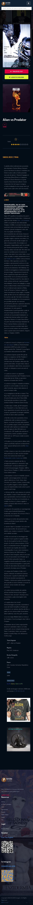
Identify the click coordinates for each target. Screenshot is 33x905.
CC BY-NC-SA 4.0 (19, 691)
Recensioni (4, 809)
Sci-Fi (8, 684)
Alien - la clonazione (23, 220)
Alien (27, 446)
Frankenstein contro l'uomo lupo (13, 458)
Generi (3, 812)
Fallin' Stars (4, 815)
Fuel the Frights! (7, 837)
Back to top (4, 902)
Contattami (5, 795)
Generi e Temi (10, 680)
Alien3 (6, 506)
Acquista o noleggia (17, 77)
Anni (2, 807)
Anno (8, 672)
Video (3, 817)
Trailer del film (17, 71)
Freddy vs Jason (11, 259)
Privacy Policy (5, 829)
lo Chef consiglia (6, 804)
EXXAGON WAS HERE (8, 866)
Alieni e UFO (19, 684)
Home (3, 802)
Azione (13, 684)
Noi (2, 820)
